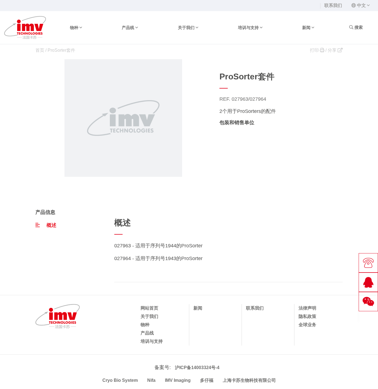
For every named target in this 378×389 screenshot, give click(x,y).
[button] (360, 5)
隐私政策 (307, 316)
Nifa (151, 380)
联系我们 (333, 5)
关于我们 (149, 316)
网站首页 (149, 308)
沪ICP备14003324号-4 (197, 367)
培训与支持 (152, 341)
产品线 (147, 333)
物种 (145, 324)
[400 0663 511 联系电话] (368, 263)
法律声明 (307, 308)
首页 (39, 50)
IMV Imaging (178, 380)
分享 (333, 50)
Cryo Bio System (120, 380)
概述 (51, 225)
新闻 (197, 308)
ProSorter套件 (61, 50)
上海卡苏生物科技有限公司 (249, 380)
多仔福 (206, 380)
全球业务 (307, 324)
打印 (315, 50)
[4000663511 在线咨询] (368, 282)
